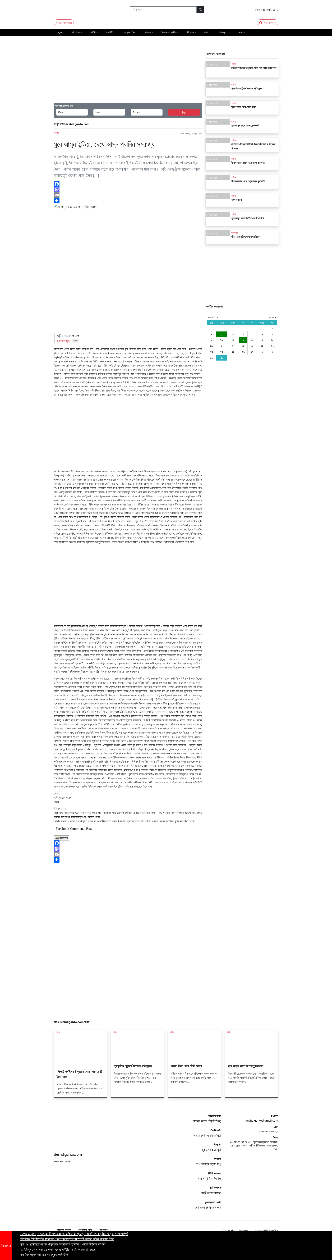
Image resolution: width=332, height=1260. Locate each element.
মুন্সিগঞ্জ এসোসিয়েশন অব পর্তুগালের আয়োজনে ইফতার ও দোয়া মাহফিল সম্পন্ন (62, 1244)
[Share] (128, 860)
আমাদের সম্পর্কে (64, 1230)
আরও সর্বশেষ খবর (64, 23)
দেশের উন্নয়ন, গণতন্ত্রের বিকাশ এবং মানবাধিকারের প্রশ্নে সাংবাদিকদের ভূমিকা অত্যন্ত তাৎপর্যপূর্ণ (74, 1233)
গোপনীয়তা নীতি (85, 1230)
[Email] (128, 854)
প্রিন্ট (75, 341)
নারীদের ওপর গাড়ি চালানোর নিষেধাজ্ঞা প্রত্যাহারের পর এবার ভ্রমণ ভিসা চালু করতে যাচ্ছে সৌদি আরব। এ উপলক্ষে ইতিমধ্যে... (194, 1078)
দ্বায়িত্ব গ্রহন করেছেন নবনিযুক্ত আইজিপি (44, 1254)
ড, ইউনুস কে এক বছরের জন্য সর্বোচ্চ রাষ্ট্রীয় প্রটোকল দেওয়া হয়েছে (57, 1249)
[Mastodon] (128, 849)
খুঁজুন (184, 112)
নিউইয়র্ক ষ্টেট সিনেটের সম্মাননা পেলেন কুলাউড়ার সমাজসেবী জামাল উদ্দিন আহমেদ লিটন (67, 1239)
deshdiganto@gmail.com (261, 1120)
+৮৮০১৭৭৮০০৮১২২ (268, 1131)
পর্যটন (56, 133)
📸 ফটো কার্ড (61, 838)
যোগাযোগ (103, 1230)
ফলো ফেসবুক (269, 23)
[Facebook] (128, 843)
